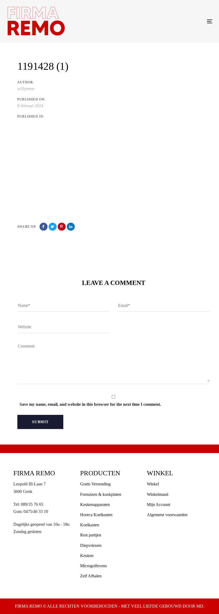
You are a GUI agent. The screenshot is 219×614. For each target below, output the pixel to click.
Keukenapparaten (95, 504)
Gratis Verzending (95, 484)
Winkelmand (157, 494)
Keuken (86, 555)
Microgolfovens (93, 565)
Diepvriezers (90, 545)
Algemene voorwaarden (167, 514)
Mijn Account (158, 504)
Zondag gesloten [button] (27, 531)
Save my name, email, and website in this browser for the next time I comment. (90, 404)
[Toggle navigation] (178, 21)
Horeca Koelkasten (96, 514)
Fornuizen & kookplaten (100, 494)
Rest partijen (90, 535)
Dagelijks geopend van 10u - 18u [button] (41, 524)
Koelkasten (89, 525)
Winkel (153, 484)
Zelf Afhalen (90, 576)
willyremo (25, 88)
